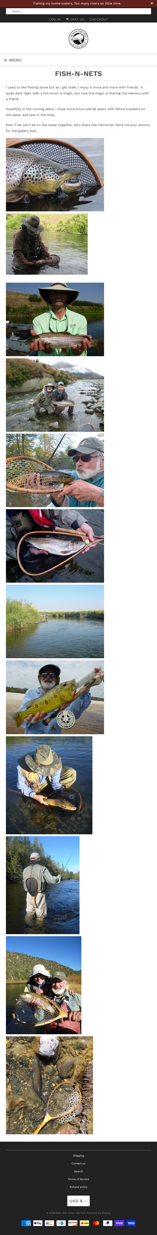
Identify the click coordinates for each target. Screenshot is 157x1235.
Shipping (78, 1155)
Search (78, 1171)
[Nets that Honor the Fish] (78, 40)
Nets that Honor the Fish (70, 1213)
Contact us (78, 1163)
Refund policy (78, 1186)
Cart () (76, 19)
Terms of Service (78, 1179)
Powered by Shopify (99, 1213)
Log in (55, 19)
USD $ (76, 1200)
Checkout (99, 19)
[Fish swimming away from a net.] (49, 1133)
